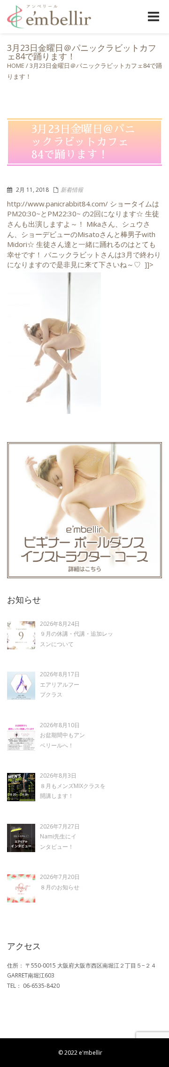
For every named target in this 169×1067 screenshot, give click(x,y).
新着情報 (72, 190)
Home (15, 65)
